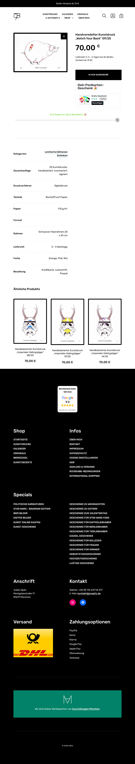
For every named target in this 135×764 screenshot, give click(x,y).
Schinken (62, 155)
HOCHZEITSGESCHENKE (83, 558)
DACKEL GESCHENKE (81, 535)
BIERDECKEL (20, 457)
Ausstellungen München (86, 708)
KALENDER (67, 14)
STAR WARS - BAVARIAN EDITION (31, 508)
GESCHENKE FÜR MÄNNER (84, 549)
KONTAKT (74, 444)
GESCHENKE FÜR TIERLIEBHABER (88, 531)
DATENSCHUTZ (78, 453)
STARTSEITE (20, 439)
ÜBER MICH (84, 18)
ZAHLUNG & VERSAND (82, 466)
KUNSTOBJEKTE (22, 462)
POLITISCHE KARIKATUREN (28, 504)
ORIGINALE (82, 14)
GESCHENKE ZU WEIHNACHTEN (87, 504)
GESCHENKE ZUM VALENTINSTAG (88, 513)
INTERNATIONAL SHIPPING (84, 476)
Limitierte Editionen (56, 151)
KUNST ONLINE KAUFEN (26, 522)
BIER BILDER (20, 513)
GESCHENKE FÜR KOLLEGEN (85, 540)
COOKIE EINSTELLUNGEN (83, 457)
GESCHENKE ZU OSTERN (83, 508)
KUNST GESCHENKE (24, 526)
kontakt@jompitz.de (89, 593)
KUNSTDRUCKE (50, 14)
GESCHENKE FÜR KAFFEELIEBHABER (90, 522)
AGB (71, 462)
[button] (64, 36)
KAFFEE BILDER (22, 517)
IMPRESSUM (76, 448)
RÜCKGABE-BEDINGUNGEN (84, 471)
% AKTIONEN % (52, 18)
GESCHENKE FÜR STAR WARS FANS (89, 517)
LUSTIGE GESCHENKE (81, 563)
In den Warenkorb (98, 75)
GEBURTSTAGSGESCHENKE (85, 554)
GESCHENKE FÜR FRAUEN (84, 545)
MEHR (67, 18)
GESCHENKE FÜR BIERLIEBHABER (88, 526)
